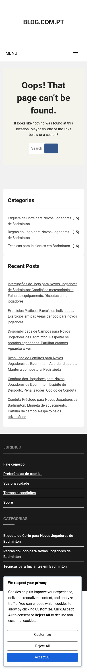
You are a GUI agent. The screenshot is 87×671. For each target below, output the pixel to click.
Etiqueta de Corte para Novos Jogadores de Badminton (39, 221)
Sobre (8, 502)
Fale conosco (14, 464)
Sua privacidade (16, 483)
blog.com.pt (43, 22)
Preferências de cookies (22, 474)
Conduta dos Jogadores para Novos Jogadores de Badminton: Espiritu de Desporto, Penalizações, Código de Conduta (42, 384)
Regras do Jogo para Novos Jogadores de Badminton (38, 235)
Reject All (42, 646)
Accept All (42, 657)
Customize (42, 634)
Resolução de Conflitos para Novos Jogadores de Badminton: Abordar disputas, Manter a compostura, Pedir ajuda (42, 364)
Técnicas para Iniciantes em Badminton (39, 246)
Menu (11, 53)
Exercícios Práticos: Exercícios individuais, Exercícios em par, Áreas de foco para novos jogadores (42, 316)
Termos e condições (19, 493)
